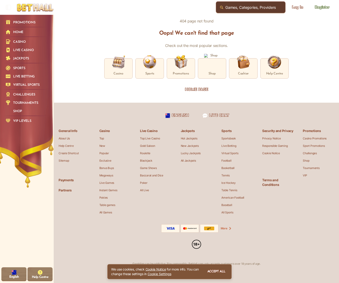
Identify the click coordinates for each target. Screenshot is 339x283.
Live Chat (219, 115)
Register (322, 7)
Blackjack (146, 160)
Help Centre (66, 146)
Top (101, 138)
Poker (144, 183)
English (180, 115)
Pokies (103, 197)
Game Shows (148, 168)
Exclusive (105, 160)
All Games (105, 212)
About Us (64, 138)
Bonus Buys (106, 168)
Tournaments (311, 168)
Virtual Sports (229, 153)
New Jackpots (190, 146)
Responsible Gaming (275, 146)
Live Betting (228, 146)
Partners (65, 190)
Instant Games (108, 190)
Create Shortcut (69, 153)
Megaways (106, 175)
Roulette (145, 153)
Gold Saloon (147, 146)
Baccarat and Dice (151, 175)
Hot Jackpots (189, 138)
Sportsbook (228, 138)
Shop (306, 160)
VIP (305, 175)
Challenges (310, 153)
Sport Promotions (314, 146)
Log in (297, 7)
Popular (104, 153)
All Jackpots (188, 160)
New (102, 146)
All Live (144, 190)
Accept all (216, 271)
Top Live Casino (150, 138)
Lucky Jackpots (191, 153)
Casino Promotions (315, 138)
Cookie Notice (271, 153)
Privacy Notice (271, 138)
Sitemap (64, 160)
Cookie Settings (159, 274)
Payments (66, 180)
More (224, 228)
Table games (107, 205)
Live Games (106, 183)
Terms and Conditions (270, 182)
